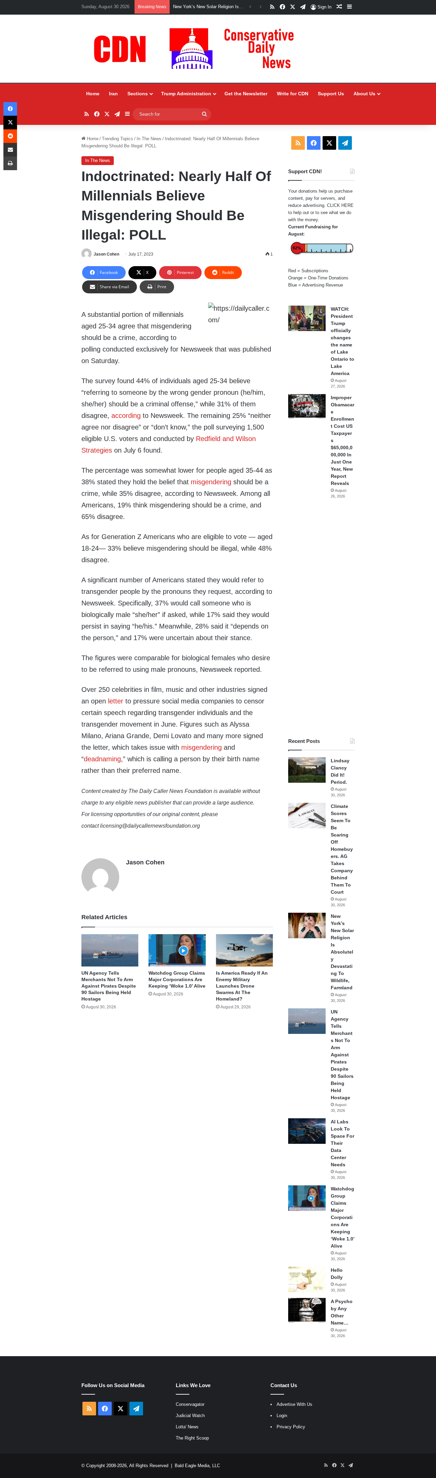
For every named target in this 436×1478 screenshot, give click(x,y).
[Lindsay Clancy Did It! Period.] (307, 770)
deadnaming (102, 759)
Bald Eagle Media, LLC (197, 1465)
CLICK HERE (340, 205)
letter (115, 701)
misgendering (211, 482)
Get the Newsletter (245, 93)
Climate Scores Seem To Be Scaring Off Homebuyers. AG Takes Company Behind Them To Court (342, 849)
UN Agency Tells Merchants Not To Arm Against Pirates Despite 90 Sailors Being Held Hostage (108, 986)
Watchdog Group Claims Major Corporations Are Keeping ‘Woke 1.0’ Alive (177, 979)
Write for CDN (292, 93)
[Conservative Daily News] (197, 48)
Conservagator (190, 1404)
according (126, 415)
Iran (113, 93)
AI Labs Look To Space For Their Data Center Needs (342, 1143)
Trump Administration (186, 93)
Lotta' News (187, 1426)
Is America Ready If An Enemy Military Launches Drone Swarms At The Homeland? (242, 986)
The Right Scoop (192, 1438)
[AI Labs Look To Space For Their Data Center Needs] (307, 1131)
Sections (137, 93)
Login (282, 1415)
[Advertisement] (321, 618)
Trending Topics (117, 138)
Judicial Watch (190, 1415)
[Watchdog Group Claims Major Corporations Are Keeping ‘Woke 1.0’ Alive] (177, 950)
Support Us (331, 93)
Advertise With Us (294, 1404)
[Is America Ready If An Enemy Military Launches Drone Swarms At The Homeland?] (244, 950)
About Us (364, 93)
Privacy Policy (291, 1426)
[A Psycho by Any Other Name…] (307, 1310)
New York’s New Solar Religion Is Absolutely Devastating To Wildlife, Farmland (342, 951)
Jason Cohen (106, 254)
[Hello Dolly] (307, 1279)
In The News (149, 138)
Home (92, 93)
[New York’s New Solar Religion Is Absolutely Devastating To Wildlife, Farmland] (307, 925)
